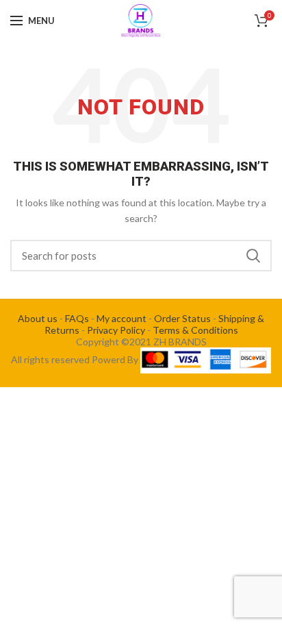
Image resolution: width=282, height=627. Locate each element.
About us (37, 318)
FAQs (77, 318)
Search (253, 255)
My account (121, 318)
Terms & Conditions (195, 330)
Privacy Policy (116, 330)
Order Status (182, 318)
